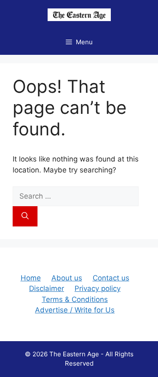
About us (66, 278)
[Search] (25, 216)
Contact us (111, 278)
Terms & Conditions (75, 299)
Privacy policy (98, 288)
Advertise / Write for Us (75, 310)
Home (31, 278)
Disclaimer (46, 288)
